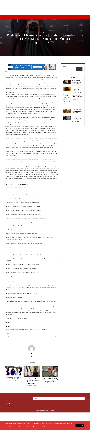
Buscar (64, 66)
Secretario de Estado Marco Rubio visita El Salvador (13, 377)
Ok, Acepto (80, 425)
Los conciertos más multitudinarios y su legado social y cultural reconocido (77, 112)
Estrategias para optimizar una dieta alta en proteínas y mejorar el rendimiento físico (77, 98)
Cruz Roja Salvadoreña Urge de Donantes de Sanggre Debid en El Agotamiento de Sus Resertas (50, 381)
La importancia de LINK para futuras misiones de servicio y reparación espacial (77, 120)
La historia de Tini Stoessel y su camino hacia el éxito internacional (77, 90)
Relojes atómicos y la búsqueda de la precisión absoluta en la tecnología (77, 83)
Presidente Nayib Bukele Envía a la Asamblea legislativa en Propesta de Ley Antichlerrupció (31, 381)
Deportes (45, 32)
